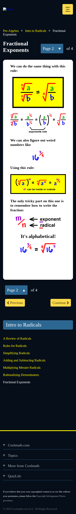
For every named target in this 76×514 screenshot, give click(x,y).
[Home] (8, 9)
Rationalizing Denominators (21, 375)
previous (16, 303)
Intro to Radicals (35, 30)
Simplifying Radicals (16, 353)
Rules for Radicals (15, 346)
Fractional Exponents (16, 382)
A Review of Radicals (17, 338)
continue (59, 303)
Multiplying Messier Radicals (22, 367)
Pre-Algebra (11, 30)
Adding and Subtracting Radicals (24, 360)
